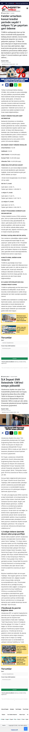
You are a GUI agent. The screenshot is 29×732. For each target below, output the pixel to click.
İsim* (2, 340)
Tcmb (22, 719)
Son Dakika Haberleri (12, 714)
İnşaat (11, 719)
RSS (4, 725)
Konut (18, 719)
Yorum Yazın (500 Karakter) (8, 346)
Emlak (2, 719)
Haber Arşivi (22, 714)
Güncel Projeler (14, 376)
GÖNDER (15, 358)
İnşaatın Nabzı (5, 13)
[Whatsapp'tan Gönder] (15, 85)
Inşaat (7, 719)
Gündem (12, 13)
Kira (14, 719)
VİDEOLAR (18, 3)
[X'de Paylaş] (11, 85)
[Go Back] (26, 729)
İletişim (3, 714)
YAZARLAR (11, 3)
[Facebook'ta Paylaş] (7, 85)
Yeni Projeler (18, 709)
